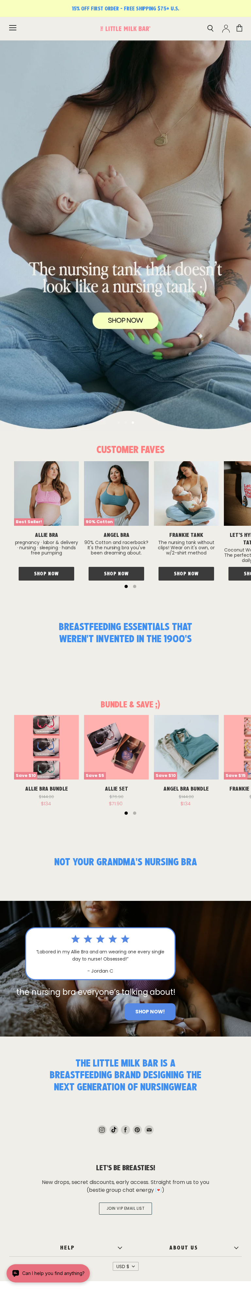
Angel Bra (116, 535)
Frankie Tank (186, 535)
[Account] (226, 28)
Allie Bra (46, 535)
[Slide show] (125, 235)
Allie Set (116, 788)
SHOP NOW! (150, 1011)
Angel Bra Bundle (186, 788)
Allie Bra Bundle (46, 788)
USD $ (122, 1266)
